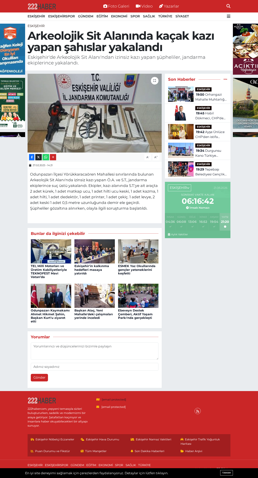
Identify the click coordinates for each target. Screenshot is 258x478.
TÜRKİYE (165, 16)
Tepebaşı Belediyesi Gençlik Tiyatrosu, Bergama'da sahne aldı (210, 172)
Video (147, 6)
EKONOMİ (119, 16)
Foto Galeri (118, 6)
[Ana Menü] (228, 16)
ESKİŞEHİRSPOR (61, 16)
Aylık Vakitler (179, 234)
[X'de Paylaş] (38, 157)
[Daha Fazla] (53, 157)
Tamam (226, 472)
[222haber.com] (42, 6)
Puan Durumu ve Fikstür (52, 451)
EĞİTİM (102, 16)
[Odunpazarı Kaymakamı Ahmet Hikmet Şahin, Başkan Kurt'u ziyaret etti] (51, 295)
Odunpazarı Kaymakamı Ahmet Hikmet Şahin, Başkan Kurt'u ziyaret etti (50, 316)
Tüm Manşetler (96, 451)
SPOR (135, 16)
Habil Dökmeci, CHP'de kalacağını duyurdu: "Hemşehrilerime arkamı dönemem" (211, 116)
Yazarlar (171, 6)
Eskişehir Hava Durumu (102, 439)
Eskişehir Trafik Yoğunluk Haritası (200, 441)
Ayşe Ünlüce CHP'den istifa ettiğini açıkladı (210, 134)
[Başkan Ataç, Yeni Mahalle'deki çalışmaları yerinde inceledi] (94, 295)
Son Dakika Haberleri (149, 451)
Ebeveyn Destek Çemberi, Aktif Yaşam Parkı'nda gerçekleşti (135, 314)
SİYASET (182, 16)
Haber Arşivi (193, 451)
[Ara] (228, 6)
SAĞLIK (149, 16)
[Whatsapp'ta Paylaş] (45, 157)
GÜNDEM (85, 16)
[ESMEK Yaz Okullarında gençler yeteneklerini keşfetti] (138, 251)
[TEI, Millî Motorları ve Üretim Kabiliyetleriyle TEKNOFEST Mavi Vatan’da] (51, 251)
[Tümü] (225, 79)
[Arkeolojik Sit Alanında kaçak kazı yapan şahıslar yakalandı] (95, 113)
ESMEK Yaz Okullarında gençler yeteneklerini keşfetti (136, 269)
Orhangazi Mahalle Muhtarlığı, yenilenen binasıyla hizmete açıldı (210, 97)
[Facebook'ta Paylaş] (31, 157)
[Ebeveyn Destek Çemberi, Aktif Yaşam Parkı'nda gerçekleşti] (138, 295)
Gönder (39, 377)
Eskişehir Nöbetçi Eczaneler (55, 439)
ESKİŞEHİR (36, 16)
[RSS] (198, 411)
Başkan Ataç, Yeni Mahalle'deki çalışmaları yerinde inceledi (93, 314)
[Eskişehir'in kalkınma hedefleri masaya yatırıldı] (94, 251)
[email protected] (114, 399)
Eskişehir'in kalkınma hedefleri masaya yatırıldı (91, 269)
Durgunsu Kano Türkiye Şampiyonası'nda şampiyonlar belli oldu (209, 153)
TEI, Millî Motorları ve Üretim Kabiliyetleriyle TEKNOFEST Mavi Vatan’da (49, 271)
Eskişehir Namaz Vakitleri (153, 439)
